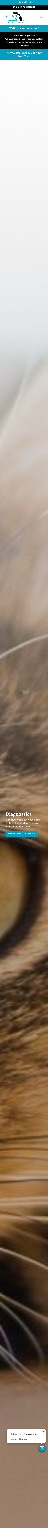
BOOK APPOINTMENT (21, 833)
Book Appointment (24, 7)
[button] (42, 1448)
